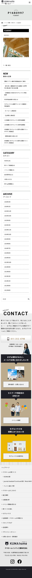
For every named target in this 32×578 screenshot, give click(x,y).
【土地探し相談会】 (10, 115)
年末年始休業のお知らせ (11, 99)
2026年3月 (7, 202)
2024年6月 (7, 253)
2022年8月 (7, 285)
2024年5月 (7, 258)
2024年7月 (7, 248)
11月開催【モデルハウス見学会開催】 (15, 120)
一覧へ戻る (7, 65)
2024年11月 (7, 230)
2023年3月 (7, 276)
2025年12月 (7, 211)
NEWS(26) (7, 161)
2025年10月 (7, 216)
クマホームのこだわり (9, 490)
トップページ (6, 467)
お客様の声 (6, 500)
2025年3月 (7, 225)
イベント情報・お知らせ (9, 22)
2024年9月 (7, 239)
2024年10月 (7, 234)
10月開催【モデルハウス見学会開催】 (15, 125)
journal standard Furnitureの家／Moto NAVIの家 (18, 482)
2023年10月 (7, 262)
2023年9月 (7, 267)
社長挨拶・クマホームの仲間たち (13, 518)
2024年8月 (7, 244)
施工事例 (5, 495)
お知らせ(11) (8, 179)
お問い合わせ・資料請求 (10, 537)
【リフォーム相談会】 (10, 111)
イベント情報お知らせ (9, 504)
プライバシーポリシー (9, 532)
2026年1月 (7, 206)
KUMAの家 (7, 477)
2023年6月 (7, 271)
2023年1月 (7, 281)
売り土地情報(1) (9, 184)
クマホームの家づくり (9, 472)
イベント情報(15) (9, 170)
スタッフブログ (7, 523)
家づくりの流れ (7, 509)
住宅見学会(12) (8, 175)
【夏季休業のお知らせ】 (11, 136)
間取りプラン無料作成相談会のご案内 (15, 81)
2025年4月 (7, 220)
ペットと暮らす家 (9, 486)
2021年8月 (7, 290)
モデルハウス (7, 513)
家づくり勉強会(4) (9, 165)
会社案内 (5, 527)
